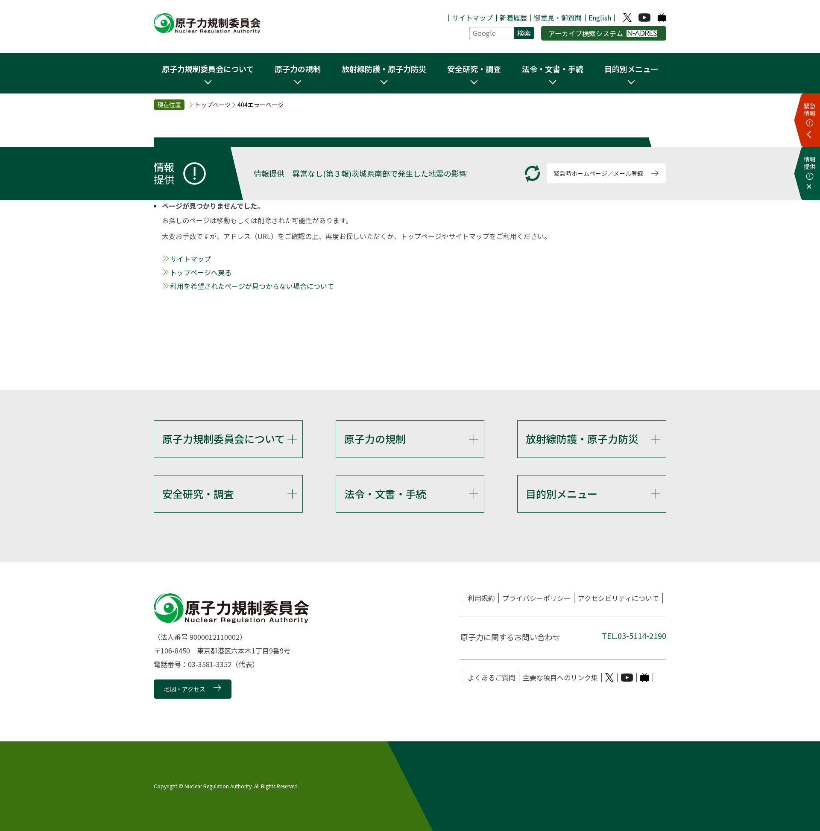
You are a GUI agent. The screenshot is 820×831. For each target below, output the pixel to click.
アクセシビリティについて (618, 598)
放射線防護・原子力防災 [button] (384, 68)
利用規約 (481, 598)
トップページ (213, 104)
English (600, 17)
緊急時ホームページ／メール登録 (598, 173)
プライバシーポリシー (536, 598)
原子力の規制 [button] (298, 68)
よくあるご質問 (491, 677)
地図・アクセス (184, 689)
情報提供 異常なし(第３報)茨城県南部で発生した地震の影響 (360, 173)
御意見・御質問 (558, 17)
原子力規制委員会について (223, 438)
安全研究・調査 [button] (474, 68)
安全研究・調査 (198, 493)
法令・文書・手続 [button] (552, 68)
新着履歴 (513, 17)
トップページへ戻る (200, 272)
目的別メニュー (561, 493)
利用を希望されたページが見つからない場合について (252, 286)
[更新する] (532, 173)
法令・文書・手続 (385, 493)
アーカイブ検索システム (585, 33)
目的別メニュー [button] (631, 68)
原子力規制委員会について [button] (208, 68)
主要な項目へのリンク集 (560, 677)
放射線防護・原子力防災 (582, 438)
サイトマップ (472, 17)
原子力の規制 (375, 438)
